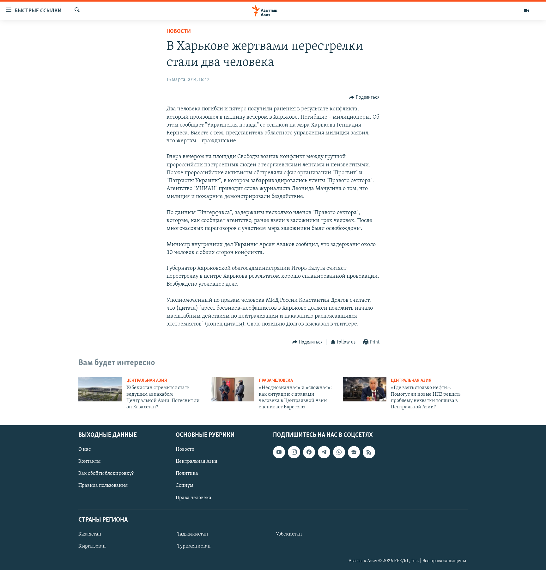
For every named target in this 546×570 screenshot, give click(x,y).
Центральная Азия (146, 380)
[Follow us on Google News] (354, 452)
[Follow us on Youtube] (279, 452)
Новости (179, 31)
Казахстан (89, 534)
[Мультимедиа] (526, 10)
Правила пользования (103, 485)
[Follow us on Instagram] (294, 452)
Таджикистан (192, 534)
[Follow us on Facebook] (309, 452)
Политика (187, 473)
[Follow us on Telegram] (324, 452)
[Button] (364, 97)
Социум (184, 485)
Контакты (89, 461)
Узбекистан (289, 534)
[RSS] (369, 452)
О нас (84, 449)
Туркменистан (194, 546)
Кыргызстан (92, 546)
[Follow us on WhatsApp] (339, 452)
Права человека (276, 380)
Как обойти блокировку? (106, 473)
